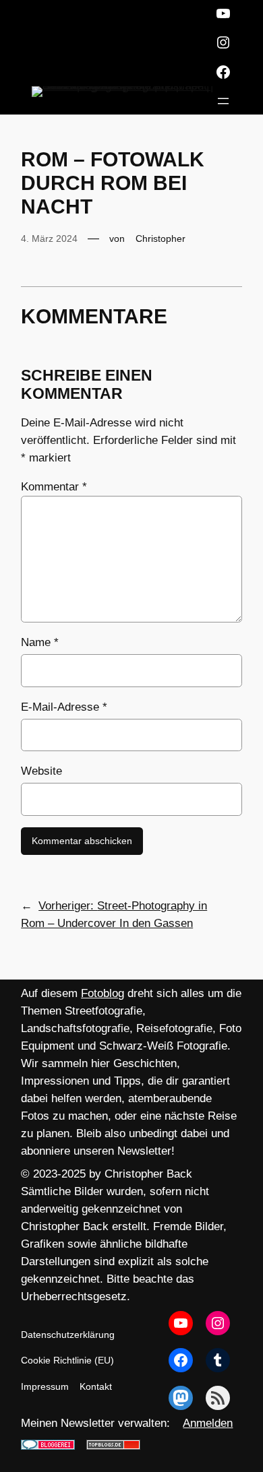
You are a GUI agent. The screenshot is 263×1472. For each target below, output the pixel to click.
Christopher (160, 238)
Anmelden (208, 1423)
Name (40, 642)
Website (41, 771)
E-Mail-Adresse (64, 707)
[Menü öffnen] (223, 101)
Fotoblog (102, 993)
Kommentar (54, 486)
